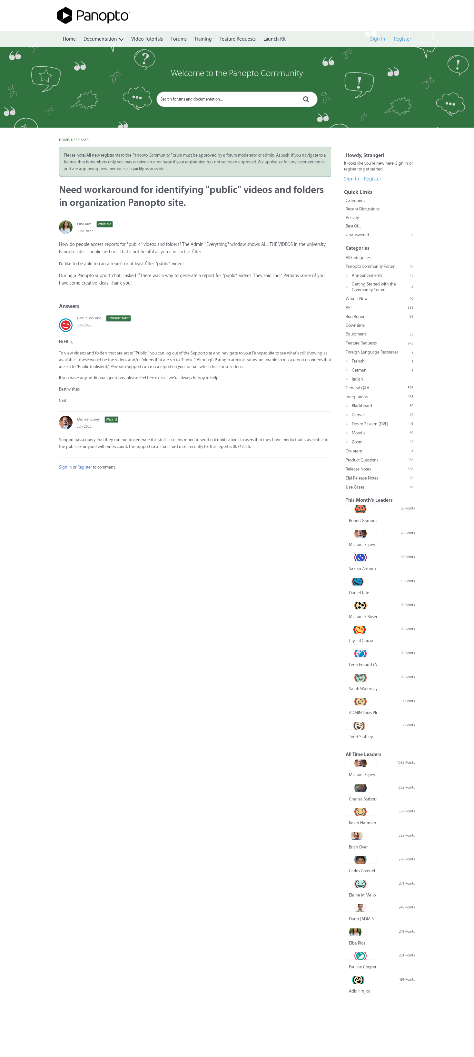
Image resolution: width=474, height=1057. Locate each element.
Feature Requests (238, 39)
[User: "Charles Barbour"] (360, 788)
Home (69, 39)
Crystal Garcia (361, 640)
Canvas (382, 414)
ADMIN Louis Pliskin (363, 712)
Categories (355, 200)
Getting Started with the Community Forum (382, 287)
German (382, 370)
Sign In (377, 39)
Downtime (355, 325)
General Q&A (379, 387)
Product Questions (379, 460)
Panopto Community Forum (379, 266)
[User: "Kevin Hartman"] (360, 812)
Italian (357, 379)
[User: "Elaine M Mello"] (360, 884)
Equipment (379, 334)
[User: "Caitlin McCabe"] (66, 325)
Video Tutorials (147, 39)
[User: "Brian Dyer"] (356, 836)
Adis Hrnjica (359, 991)
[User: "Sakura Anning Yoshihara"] (360, 557)
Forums (179, 39)
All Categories (358, 257)
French (382, 361)
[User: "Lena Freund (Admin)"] (360, 653)
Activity (352, 217)
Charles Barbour (363, 799)
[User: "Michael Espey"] (66, 422)
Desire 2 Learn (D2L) (382, 424)
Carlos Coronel (362, 870)
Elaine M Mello (362, 895)
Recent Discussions (363, 209)
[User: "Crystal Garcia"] (359, 630)
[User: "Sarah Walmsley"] (360, 678)
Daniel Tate (359, 592)
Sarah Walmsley (363, 688)
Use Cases (379, 487)
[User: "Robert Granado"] (360, 509)
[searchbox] (237, 99)
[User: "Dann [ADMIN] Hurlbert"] (360, 908)
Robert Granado (363, 520)
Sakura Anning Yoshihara (363, 568)
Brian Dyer (358, 847)
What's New (379, 298)
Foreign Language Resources (379, 352)
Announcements (382, 275)
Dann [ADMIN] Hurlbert (363, 918)
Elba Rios (84, 224)
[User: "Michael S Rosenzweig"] (360, 605)
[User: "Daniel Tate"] (357, 582)
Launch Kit (274, 39)
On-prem (379, 451)
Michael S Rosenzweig (363, 616)
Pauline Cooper (362, 967)
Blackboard (382, 405)
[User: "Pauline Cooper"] (360, 956)
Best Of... (353, 226)
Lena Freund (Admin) (363, 664)
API (379, 307)
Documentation (100, 39)
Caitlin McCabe (89, 318)
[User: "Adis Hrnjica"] (358, 980)
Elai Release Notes (379, 478)
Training (203, 39)
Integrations (379, 396)
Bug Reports (379, 316)
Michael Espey (88, 419)
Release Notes (379, 469)
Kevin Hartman (362, 822)
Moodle (382, 433)
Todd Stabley (361, 736)
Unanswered (379, 234)
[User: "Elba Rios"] (66, 227)
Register (402, 39)
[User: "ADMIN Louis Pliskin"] (360, 701)
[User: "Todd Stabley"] (359, 726)
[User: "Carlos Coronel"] (360, 860)
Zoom (382, 442)
